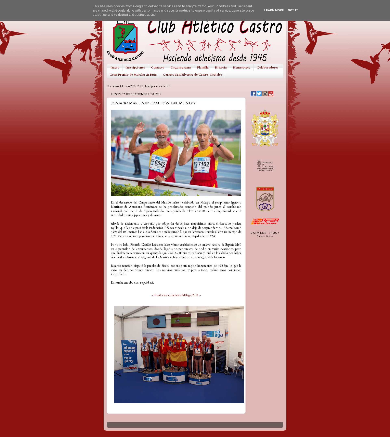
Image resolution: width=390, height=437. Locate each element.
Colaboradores (267, 67)
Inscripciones (135, 67)
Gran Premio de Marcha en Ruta (133, 75)
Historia (221, 67)
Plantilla (203, 67)
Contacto (157, 67)
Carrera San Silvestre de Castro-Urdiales (192, 75)
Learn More (274, 10)
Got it (293, 10)
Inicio (114, 67)
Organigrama (180, 67)
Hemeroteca (241, 67)
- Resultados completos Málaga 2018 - (176, 295)
